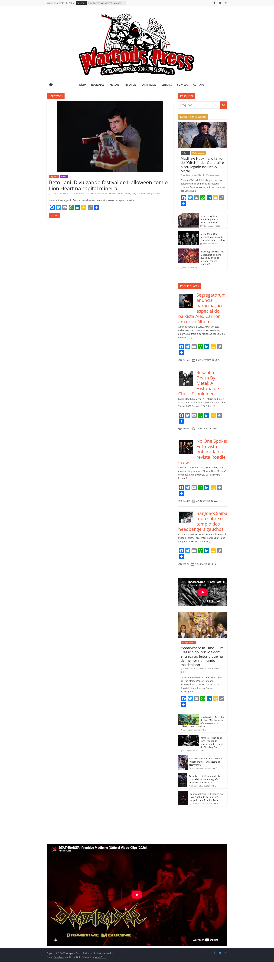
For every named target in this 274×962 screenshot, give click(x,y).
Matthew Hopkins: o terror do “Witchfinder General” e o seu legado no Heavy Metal (202, 164)
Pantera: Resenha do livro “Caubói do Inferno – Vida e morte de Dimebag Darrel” (212, 742)
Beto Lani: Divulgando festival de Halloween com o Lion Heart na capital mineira (108, 185)
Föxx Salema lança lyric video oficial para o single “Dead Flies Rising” (107, 4)
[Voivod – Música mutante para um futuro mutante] (188, 214)
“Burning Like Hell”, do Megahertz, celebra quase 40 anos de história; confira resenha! (212, 257)
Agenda (54, 176)
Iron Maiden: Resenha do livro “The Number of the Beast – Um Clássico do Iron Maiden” (202, 722)
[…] (190, 337)
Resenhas (130, 84)
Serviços (182, 84)
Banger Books (188, 642)
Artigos (114, 84)
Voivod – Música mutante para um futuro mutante (209, 219)
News (63, 176)
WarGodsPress (83, 193)
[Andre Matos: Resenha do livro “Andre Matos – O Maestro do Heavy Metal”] (183, 757)
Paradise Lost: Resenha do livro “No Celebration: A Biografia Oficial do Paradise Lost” (205, 779)
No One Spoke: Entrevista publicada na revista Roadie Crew (202, 451)
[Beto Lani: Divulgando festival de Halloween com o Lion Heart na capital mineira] (110, 103)
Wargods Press (153, 193)
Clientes (167, 84)
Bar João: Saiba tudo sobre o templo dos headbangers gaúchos (202, 521)
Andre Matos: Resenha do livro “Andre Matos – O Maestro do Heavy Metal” (205, 761)
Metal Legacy (198, 152)
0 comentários (100, 193)
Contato (198, 84)
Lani (133, 193)
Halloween (125, 193)
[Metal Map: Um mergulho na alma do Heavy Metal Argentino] (188, 232)
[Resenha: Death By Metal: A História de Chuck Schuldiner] (187, 371)
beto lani (116, 193)
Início (82, 84)
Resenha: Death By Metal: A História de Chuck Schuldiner (198, 383)
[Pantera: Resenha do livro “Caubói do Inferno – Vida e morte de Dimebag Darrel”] (188, 736)
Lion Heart (141, 193)
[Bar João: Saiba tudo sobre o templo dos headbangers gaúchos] (187, 512)
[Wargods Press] (51, 85)
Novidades (97, 84)
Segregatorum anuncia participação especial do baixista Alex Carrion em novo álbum (202, 308)
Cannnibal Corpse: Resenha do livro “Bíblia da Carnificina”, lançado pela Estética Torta (206, 797)
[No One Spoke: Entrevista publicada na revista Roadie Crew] (187, 440)
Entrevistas (149, 84)
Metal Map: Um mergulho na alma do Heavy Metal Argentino (212, 237)
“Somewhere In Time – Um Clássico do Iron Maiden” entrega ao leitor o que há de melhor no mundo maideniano (202, 656)
